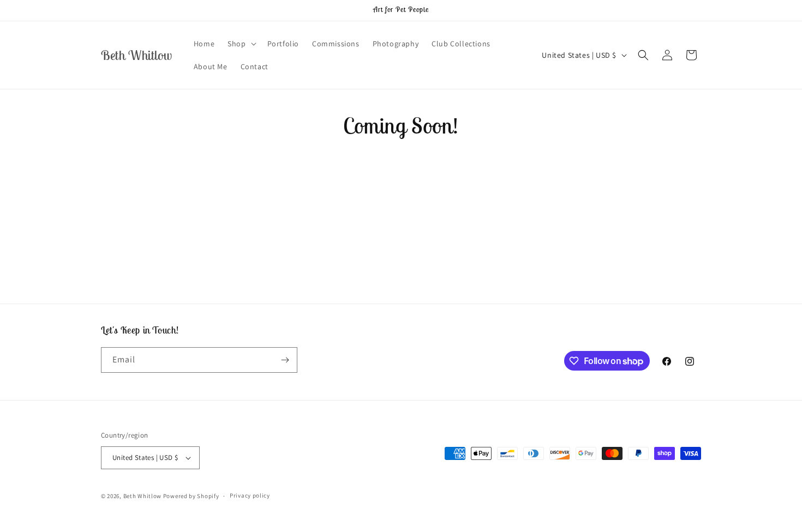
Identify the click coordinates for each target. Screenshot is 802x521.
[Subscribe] (285, 360)
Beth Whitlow (142, 496)
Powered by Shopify (191, 496)
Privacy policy (250, 495)
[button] (240, 43)
